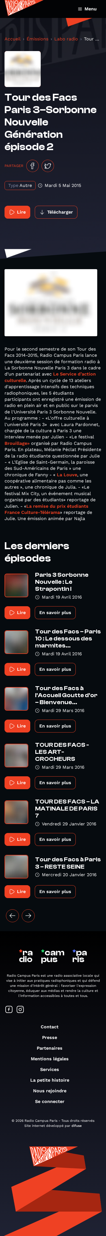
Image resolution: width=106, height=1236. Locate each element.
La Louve (66, 474)
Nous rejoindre (49, 1090)
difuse (77, 1126)
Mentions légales (50, 1058)
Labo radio (66, 39)
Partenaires (49, 1048)
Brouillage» (17, 443)
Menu (91, 9)
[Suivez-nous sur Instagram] (20, 1010)
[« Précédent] (12, 916)
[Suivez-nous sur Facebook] (9, 1010)
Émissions (37, 39)
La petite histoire (49, 1080)
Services (49, 1069)
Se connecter (49, 1101)
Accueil (13, 39)
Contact (50, 1026)
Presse (49, 1037)
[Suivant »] (28, 916)
